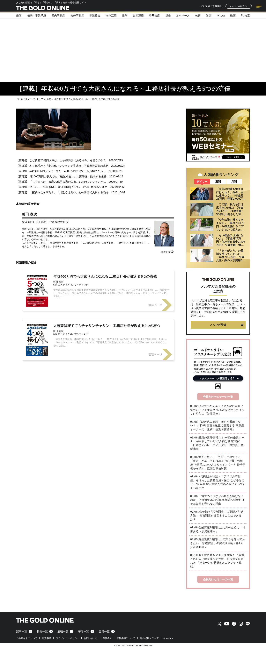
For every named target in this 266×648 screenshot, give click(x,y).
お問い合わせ (91, 638)
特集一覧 (42, 631)
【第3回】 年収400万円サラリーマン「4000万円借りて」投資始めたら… (61, 171)
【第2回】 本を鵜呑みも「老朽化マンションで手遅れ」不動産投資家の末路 (62, 165)
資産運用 (138, 15)
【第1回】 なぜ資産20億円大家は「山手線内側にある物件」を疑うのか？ (61, 160)
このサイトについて (26, 638)
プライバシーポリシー (67, 638)
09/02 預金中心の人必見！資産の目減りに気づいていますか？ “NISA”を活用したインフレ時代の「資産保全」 (217, 409)
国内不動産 (58, 15)
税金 (168, 15)
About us (168, 638)
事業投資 (94, 15)
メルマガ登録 (218, 324)
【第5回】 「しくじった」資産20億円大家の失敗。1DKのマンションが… (61, 181)
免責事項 (46, 638)
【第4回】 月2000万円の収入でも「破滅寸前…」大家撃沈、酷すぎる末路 (61, 176)
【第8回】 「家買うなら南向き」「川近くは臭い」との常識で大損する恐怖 (62, 192)
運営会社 (107, 638)
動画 (233, 15)
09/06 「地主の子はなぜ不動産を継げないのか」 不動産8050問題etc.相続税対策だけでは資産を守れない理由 (217, 500)
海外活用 (111, 15)
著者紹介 (165, 252)
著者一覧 (83, 631)
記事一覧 (21, 631)
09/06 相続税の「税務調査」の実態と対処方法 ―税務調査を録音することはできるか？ (216, 515)
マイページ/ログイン (239, 6)
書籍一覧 (104, 631)
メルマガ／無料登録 (211, 6)
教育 (198, 15)
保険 (124, 15)
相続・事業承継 (36, 15)
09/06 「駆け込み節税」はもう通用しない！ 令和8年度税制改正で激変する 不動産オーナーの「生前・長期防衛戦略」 (217, 425)
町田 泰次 (29, 214)
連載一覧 (62, 631)
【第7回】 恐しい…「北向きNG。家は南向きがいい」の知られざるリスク (61, 187)
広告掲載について (126, 638)
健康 (208, 15)
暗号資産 (154, 15)
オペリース (183, 15)
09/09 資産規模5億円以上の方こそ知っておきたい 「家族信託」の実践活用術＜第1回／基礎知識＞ (217, 543)
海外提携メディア (149, 638)
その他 (221, 15)
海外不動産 (77, 15)
